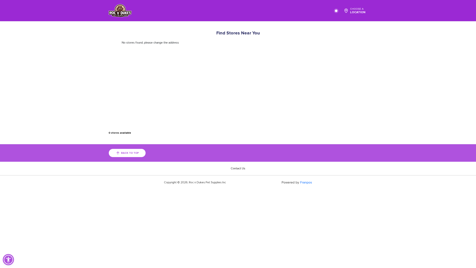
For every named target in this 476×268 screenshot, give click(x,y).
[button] (8, 259)
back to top (130, 152)
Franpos (306, 182)
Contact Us (238, 168)
